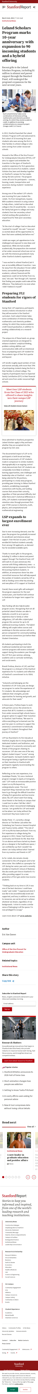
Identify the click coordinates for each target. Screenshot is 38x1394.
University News (11, 1221)
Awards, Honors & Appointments (15, 1235)
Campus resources (11, 1295)
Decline (25, 1390)
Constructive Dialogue (12, 1225)
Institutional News (9, 21)
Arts (6, 1290)
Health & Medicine (11, 1270)
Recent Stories (7, 1334)
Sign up (7, 1009)
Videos (4, 1328)
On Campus (9, 1284)
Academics (8, 1313)
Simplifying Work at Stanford (14, 1228)
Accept (12, 1390)
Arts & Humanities (10, 1258)
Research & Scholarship (13, 1251)
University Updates (8, 1331)
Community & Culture (11, 1300)
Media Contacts (23, 1340)
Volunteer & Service (11, 1318)
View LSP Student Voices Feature (15, 406)
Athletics (8, 1292)
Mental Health (9, 1315)
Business (8, 1260)
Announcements (21, 1331)
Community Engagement (13, 1288)
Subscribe (13, 1340)
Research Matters (11, 1255)
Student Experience (12, 1309)
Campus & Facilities (11, 1237)
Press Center (6, 1344)
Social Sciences (10, 1277)
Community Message (11, 1232)
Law (6, 1272)
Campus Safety (10, 1297)
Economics (8, 1265)
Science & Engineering (12, 1275)
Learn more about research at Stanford (18, 1061)
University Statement (12, 1230)
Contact (4, 1340)
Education (8, 1267)
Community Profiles (15, 1328)
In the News (26, 1328)
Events (7, 1302)
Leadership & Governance (13, 1245)
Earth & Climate (10, 1262)
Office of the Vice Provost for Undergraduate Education (14, 950)
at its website (26, 916)
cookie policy (18, 1384)
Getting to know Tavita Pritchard (18, 1090)
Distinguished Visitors (12, 1240)
